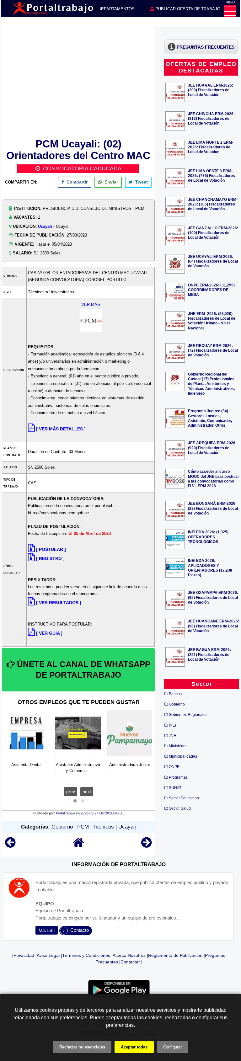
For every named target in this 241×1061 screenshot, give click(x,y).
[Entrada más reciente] (10, 845)
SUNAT (175, 788)
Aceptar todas (134, 1047)
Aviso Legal (48, 955)
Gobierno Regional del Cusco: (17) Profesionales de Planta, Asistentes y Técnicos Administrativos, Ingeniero (211, 383)
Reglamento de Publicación (175, 955)
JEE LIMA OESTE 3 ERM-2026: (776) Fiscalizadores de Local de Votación (211, 175)
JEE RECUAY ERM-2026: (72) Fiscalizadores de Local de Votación (213, 350)
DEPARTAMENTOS (116, 9)
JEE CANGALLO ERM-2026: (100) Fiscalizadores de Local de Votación (213, 232)
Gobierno (62, 827)
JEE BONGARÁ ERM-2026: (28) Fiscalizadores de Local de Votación (213, 508)
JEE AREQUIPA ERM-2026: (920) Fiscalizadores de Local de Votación (212, 447)
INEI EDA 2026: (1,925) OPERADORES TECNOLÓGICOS (208, 536)
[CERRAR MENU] (230, 11)
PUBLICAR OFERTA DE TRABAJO (187, 9)
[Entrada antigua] (146, 845)
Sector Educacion (184, 798)
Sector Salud (180, 808)
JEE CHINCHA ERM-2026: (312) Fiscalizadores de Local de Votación (211, 118)
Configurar (172, 1047)
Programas (178, 777)
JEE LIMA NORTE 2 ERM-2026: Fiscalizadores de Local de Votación (210, 147)
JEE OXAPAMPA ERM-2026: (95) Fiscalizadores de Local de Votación (213, 597)
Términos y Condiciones (86, 955)
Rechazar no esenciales (82, 1047)
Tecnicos (103, 827)
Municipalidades (183, 756)
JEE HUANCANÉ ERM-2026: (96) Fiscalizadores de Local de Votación (213, 625)
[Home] (78, 845)
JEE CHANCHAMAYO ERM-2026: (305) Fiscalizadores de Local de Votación (213, 204)
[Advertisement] (78, 81)
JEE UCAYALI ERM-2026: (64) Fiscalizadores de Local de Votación (213, 261)
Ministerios (178, 746)
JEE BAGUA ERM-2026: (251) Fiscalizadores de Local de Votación (209, 654)
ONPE (174, 767)
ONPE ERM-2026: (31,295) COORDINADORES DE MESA (211, 289)
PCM (83, 827)
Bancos (175, 694)
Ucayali (45, 226)
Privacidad (23, 955)
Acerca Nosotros (129, 955)
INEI (172, 725)
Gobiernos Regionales (188, 714)
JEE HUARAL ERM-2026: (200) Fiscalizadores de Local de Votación (210, 90)
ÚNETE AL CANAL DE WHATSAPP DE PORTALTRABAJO (82, 669)
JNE (172, 735)
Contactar (130, 961)
